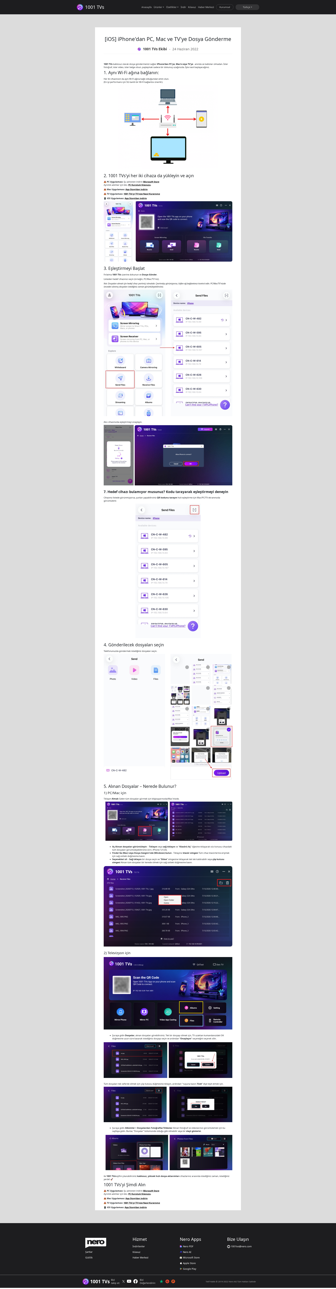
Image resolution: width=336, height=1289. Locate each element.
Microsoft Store (151, 181)
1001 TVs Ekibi (155, 49)
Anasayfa (146, 7)
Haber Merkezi (206, 7)
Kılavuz (192, 7)
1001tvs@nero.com (241, 1246)
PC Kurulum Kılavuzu (139, 185)
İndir (183, 7)
